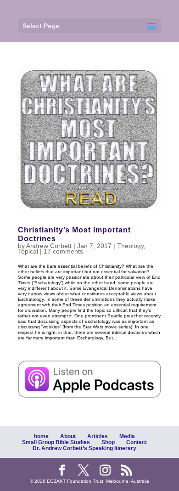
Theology (130, 245)
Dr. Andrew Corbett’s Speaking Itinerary (84, 448)
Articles (97, 436)
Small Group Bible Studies (56, 442)
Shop (108, 442)
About (68, 436)
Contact (136, 442)
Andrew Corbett (49, 245)
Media (127, 436)
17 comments (63, 251)
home (41, 436)
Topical (28, 251)
